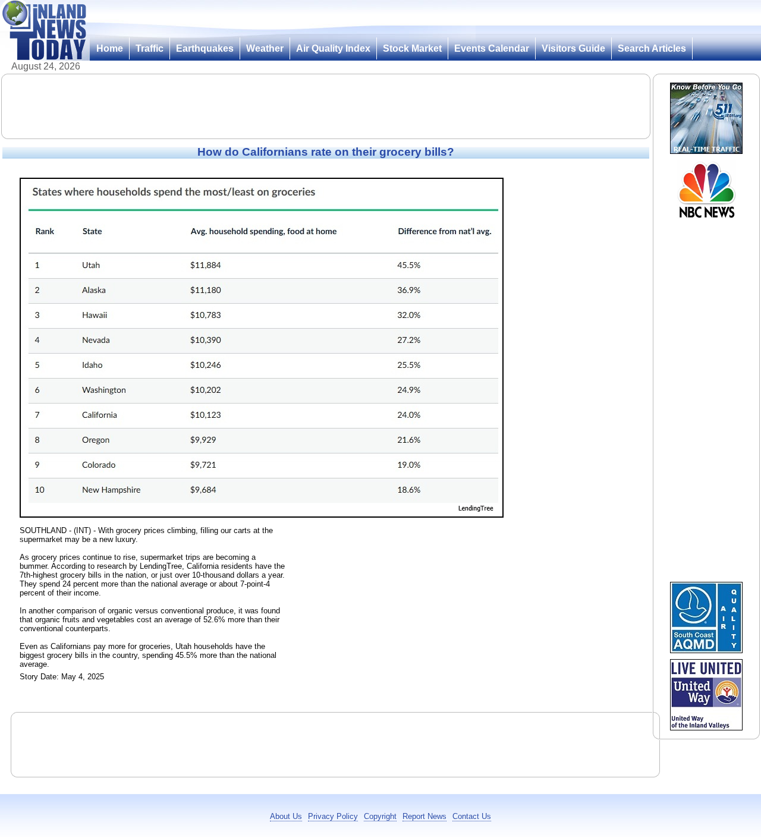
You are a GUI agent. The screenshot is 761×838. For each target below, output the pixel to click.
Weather (265, 48)
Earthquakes (205, 48)
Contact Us (471, 816)
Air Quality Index (333, 48)
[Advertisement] (325, 106)
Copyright (380, 816)
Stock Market (412, 48)
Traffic (149, 48)
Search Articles (652, 48)
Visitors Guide (573, 48)
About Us (286, 816)
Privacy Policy (333, 816)
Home (109, 48)
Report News (424, 816)
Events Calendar (491, 48)
